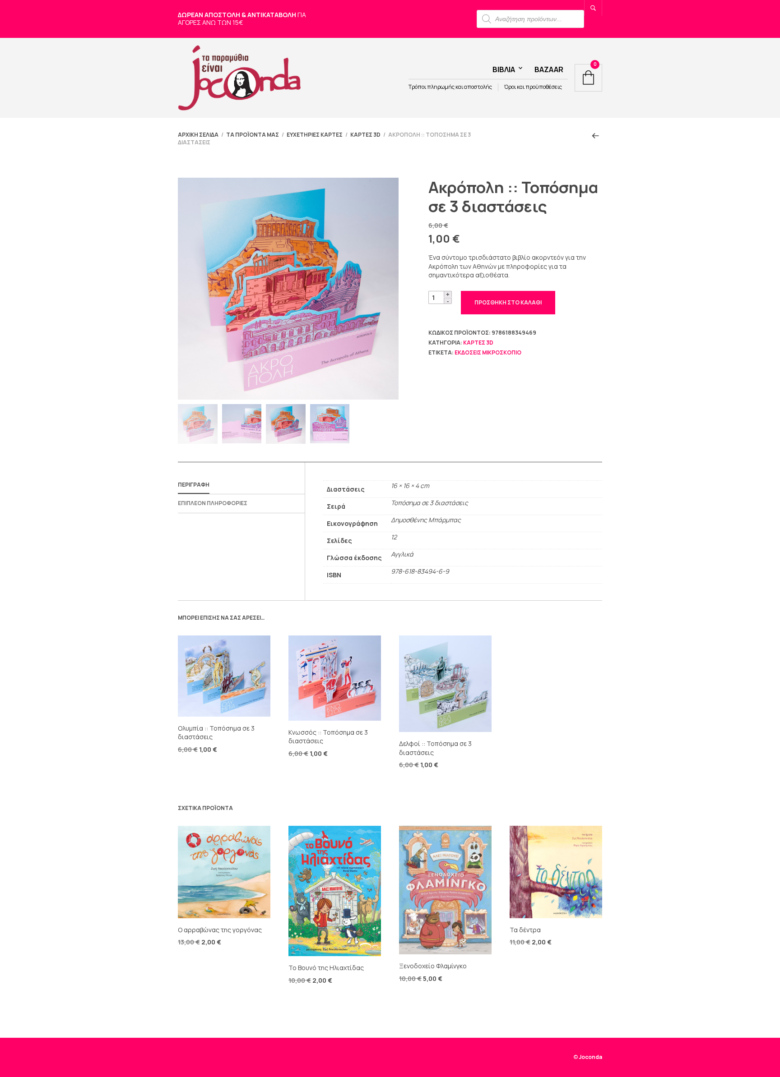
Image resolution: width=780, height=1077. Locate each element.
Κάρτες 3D (365, 134)
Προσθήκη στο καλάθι (508, 302)
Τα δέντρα (525, 929)
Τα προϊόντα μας (252, 134)
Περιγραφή (193, 484)
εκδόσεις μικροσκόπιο (488, 352)
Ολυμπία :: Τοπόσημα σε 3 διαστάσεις (216, 732)
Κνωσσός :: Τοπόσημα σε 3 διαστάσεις (328, 737)
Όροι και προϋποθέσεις (533, 87)
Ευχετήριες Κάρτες (315, 134)
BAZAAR (548, 69)
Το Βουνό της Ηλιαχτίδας (326, 967)
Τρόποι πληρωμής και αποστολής (450, 87)
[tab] (241, 485)
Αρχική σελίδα (198, 134)
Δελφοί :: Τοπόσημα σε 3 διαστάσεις (435, 748)
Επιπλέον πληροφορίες (212, 503)
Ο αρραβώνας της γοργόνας (220, 929)
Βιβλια (503, 69)
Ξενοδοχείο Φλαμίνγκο (433, 966)
